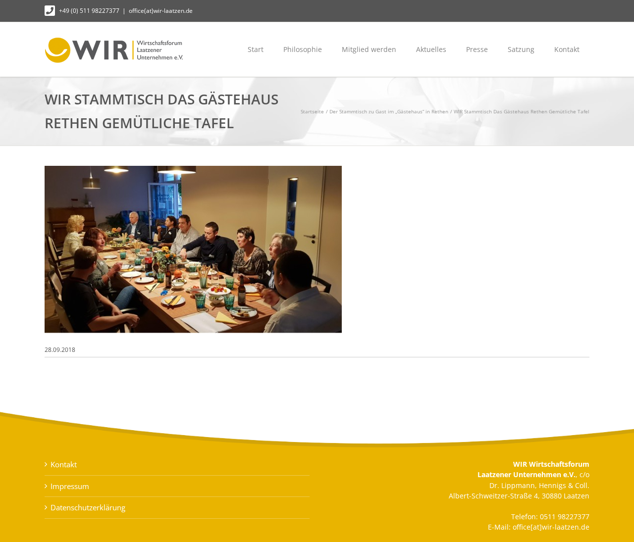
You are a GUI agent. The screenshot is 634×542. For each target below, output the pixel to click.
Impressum (70, 486)
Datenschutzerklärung (88, 507)
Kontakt (64, 464)
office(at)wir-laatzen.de (161, 10)
